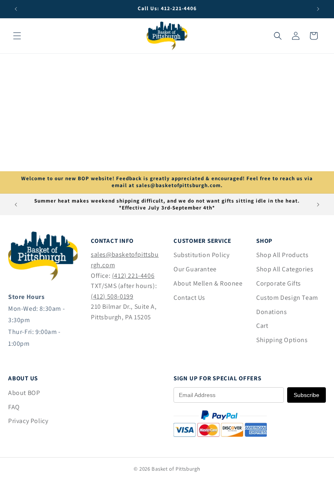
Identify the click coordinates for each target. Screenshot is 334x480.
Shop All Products (282, 255)
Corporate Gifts (278, 283)
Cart (262, 325)
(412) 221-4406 (133, 275)
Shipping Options (282, 340)
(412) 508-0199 (112, 296)
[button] (17, 36)
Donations (271, 312)
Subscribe (306, 395)
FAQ (14, 407)
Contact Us (189, 297)
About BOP (24, 392)
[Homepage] (43, 278)
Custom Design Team (287, 297)
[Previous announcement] (16, 9)
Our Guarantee (195, 269)
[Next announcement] (318, 9)
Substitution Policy (201, 255)
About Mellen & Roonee (208, 283)
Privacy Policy (28, 421)
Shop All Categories (284, 269)
